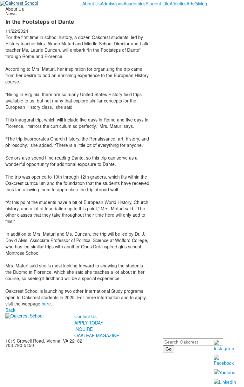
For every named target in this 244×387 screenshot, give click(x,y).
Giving (200, 3)
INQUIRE (83, 329)
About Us (91, 3)
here (46, 303)
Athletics (178, 3)
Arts (190, 3)
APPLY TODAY (88, 322)
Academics (135, 3)
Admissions (112, 3)
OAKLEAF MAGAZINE (96, 335)
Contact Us (85, 316)
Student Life (158, 3)
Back (10, 310)
